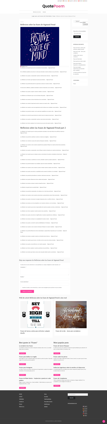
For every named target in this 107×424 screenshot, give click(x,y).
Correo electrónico (24, 281)
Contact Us (21, 401)
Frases (22, 21)
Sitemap (45, 406)
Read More (22, 353)
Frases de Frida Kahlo (77, 59)
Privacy (20, 404)
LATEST (20, 396)
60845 (81, 22)
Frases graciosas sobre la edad (79, 61)
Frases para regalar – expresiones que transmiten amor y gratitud (78, 69)
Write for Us (21, 406)
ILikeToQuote (47, 404)
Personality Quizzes (48, 401)
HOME (20, 394)
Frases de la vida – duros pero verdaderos (68, 331)
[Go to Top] (103, 421)
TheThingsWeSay (47, 399)
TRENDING (21, 399)
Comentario (23, 267)
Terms (45, 394)
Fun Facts (46, 396)
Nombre (22, 276)
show (26, 66)
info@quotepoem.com (72, 403)
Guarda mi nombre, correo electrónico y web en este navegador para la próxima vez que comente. (42, 287)
